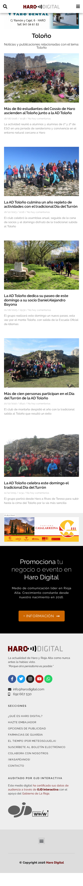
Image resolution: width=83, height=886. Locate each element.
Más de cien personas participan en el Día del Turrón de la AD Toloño (39, 396)
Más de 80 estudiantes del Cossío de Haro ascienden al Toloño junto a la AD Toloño (39, 111)
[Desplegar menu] (78, 6)
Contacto (16, 765)
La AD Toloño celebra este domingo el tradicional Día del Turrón (36, 485)
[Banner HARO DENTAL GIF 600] (41, 26)
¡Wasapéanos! (19, 759)
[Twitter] (21, 679)
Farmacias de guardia (25, 734)
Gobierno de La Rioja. (36, 793)
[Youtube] (39, 679)
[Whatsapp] (48, 679)
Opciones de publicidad (27, 728)
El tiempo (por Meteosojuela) (32, 740)
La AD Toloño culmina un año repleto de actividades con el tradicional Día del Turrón (41, 204)
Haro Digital (55, 862)
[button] (41, 841)
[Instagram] (30, 679)
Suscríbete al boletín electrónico (36, 747)
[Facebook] (12, 679)
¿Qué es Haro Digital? (25, 716)
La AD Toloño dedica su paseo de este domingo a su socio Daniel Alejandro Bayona (36, 300)
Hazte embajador (22, 722)
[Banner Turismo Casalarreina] (41, 539)
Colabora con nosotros (28, 753)
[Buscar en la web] (5, 6)
